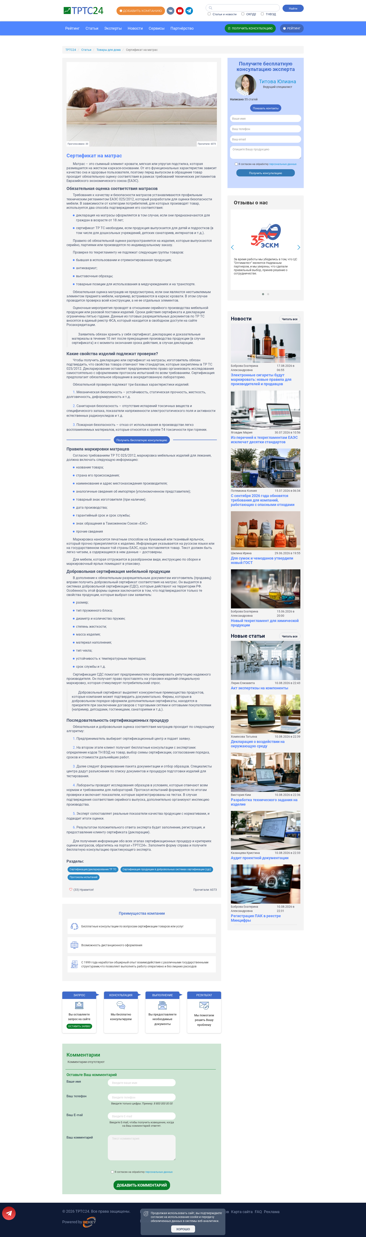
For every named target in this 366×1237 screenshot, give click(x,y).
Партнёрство (182, 28)
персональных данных (159, 1172)
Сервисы (157, 28)
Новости (135, 28)
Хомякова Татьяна (244, 736)
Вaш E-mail (75, 1114)
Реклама (272, 1211)
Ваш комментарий (80, 1137)
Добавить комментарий (142, 1185)
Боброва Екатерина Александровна (244, 368)
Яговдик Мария (241, 432)
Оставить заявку (79, 1026)
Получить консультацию (265, 173)
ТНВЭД (270, 14)
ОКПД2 (250, 14)
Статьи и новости (224, 14)
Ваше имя (74, 1081)
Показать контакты (266, 108)
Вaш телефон (76, 1096)
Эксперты (113, 28)
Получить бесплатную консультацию (141, 440)
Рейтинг (72, 28)
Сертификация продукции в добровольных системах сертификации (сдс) (167, 869)
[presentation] (233, 248)
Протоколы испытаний (83, 877)
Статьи (92, 28)
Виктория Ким (241, 795)
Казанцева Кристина (245, 853)
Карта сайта (242, 1211)
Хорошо (183, 1229)
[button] (263, 294)
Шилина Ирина (241, 553)
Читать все (290, 319)
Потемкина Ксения (244, 490)
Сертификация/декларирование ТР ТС (93, 869)
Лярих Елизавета (243, 683)
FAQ (258, 1211)
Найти (293, 8)
